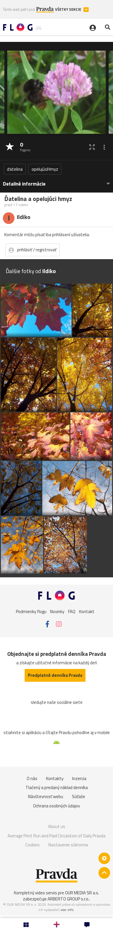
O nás (32, 778)
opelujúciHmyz (45, 169)
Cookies (32, 845)
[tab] (56, 181)
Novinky (57, 611)
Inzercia (79, 778)
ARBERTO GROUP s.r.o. (68, 899)
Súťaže (78, 796)
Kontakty (54, 778)
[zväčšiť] (92, 147)
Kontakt (86, 611)
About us (56, 826)
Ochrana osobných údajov (56, 806)
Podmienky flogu (31, 611)
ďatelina (15, 169)
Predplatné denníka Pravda (55, 675)
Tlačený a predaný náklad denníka (56, 787)
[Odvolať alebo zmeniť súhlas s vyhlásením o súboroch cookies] (104, 858)
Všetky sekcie (68, 9)
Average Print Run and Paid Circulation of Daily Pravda (56, 836)
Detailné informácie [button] (24, 184)
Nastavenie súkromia (68, 845)
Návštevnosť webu (45, 796)
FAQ (71, 611)
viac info (67, 909)
